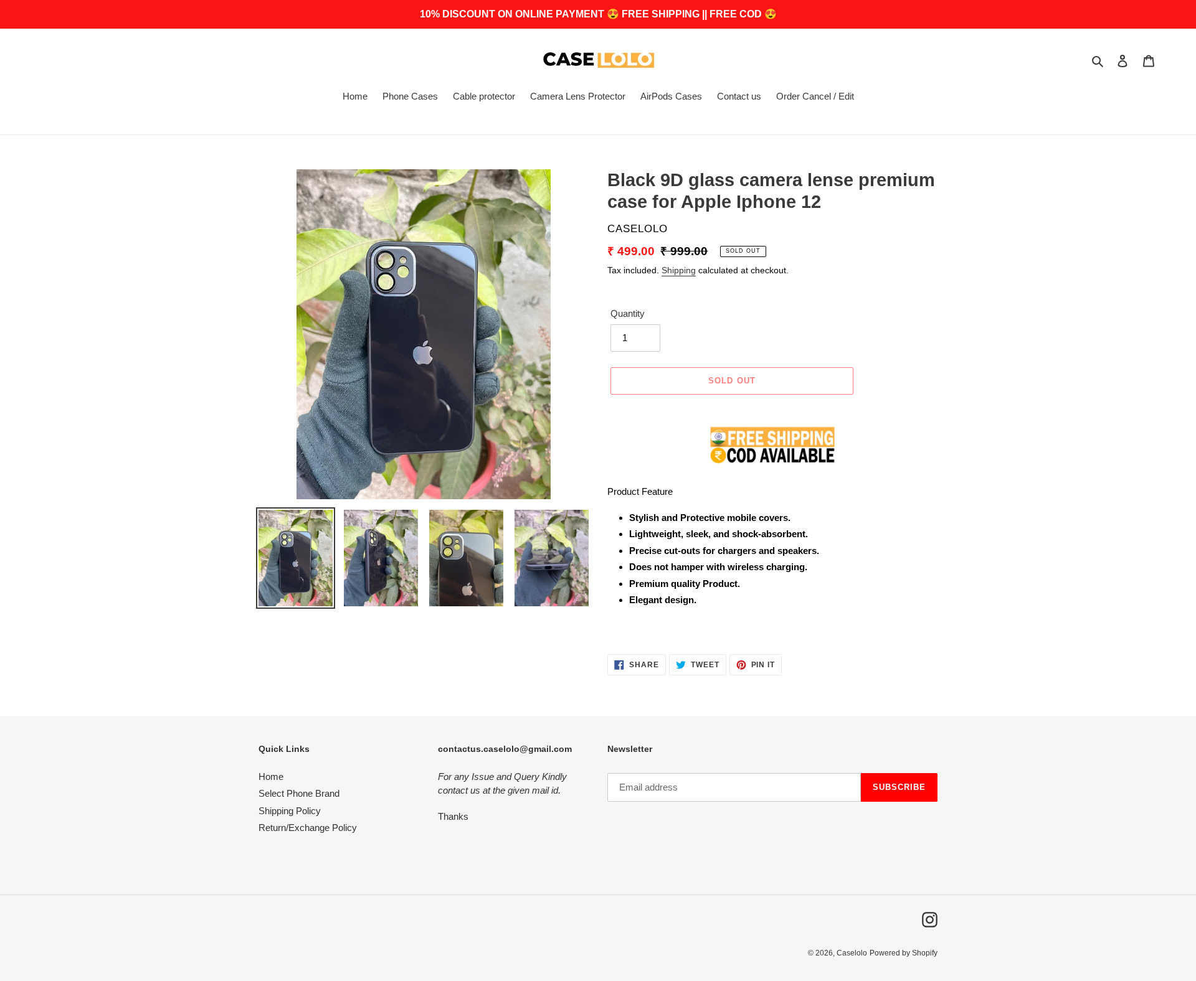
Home (271, 776)
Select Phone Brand (299, 793)
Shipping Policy (290, 810)
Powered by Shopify (903, 953)
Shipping (679, 270)
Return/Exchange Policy (308, 827)
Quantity (627, 313)
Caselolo (852, 953)
